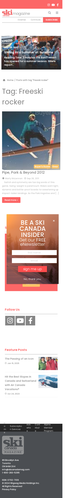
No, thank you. (32, 279)
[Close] (54, 221)
